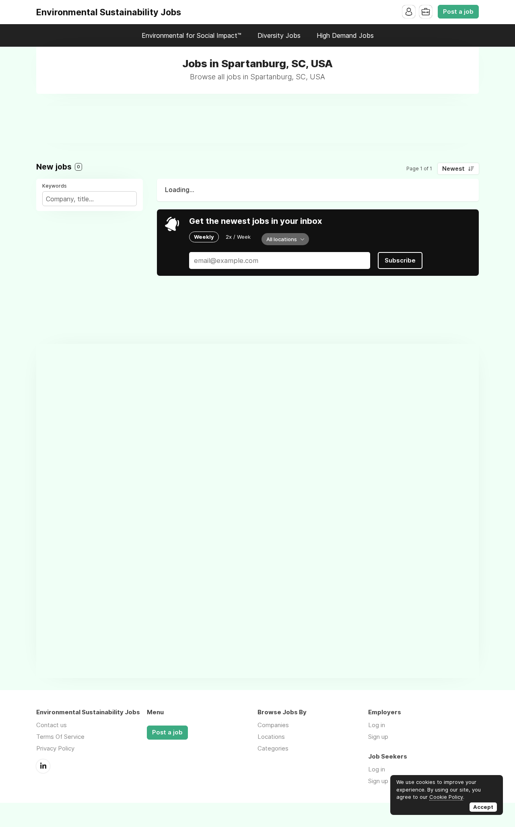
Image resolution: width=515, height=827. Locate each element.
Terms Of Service (60, 736)
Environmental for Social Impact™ (191, 35)
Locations (271, 736)
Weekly (204, 237)
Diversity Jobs (279, 35)
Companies (273, 725)
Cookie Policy (446, 797)
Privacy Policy (55, 748)
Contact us (51, 725)
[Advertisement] (257, 124)
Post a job (458, 11)
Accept (483, 807)
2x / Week (238, 237)
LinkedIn (43, 766)
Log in (376, 725)
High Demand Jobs (345, 35)
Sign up (378, 736)
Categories (273, 748)
